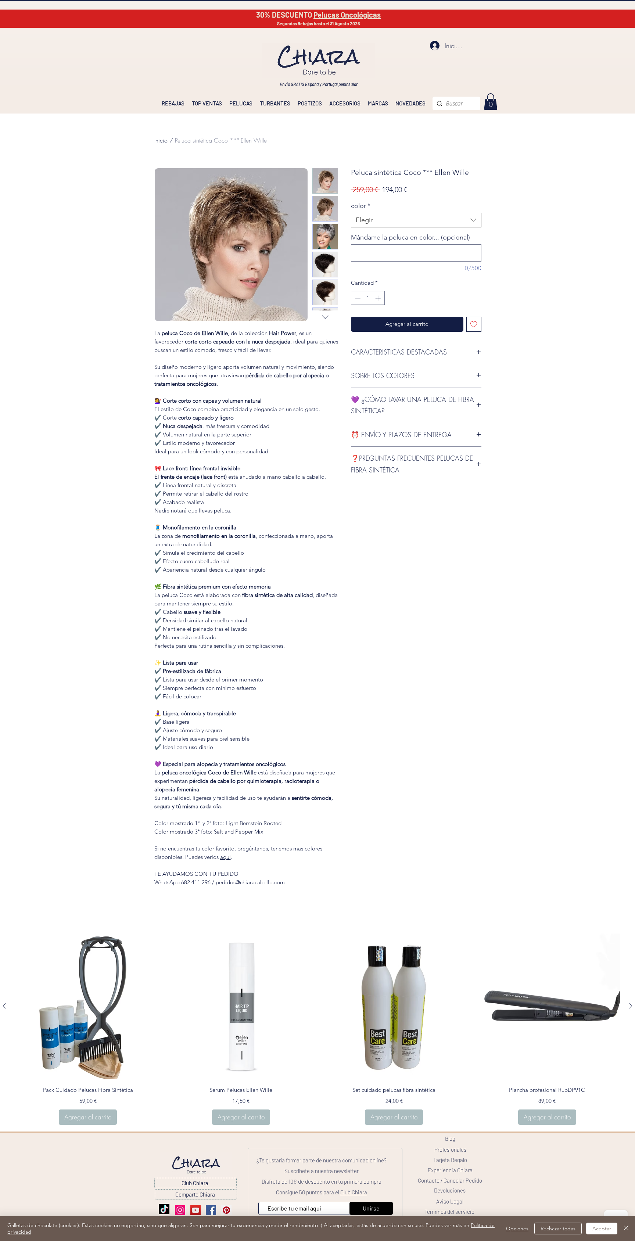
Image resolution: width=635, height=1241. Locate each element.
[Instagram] (180, 1210)
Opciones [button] (517, 1228)
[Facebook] (211, 1210)
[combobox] (416, 220)
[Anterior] (4, 1005)
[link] (491, 101)
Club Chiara (353, 1192)
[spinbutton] (368, 298)
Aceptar (601, 1228)
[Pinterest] (226, 1210)
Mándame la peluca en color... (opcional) (410, 237)
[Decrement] (357, 298)
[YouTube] (195, 1210)
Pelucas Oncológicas (347, 14)
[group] (317, 1029)
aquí (225, 856)
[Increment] (379, 298)
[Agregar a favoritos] (473, 324)
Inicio (161, 140)
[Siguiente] (630, 1005)
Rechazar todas (558, 1228)
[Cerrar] (626, 1228)
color (360, 206)
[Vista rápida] (88, 1006)
